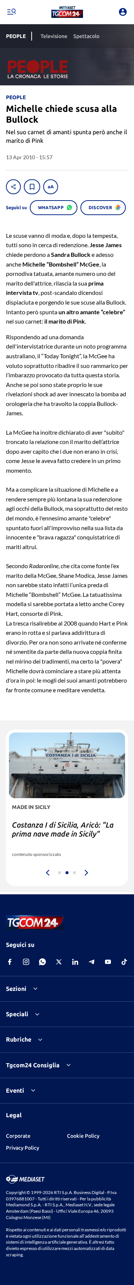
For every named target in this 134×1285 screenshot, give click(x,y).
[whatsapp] (42, 962)
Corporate (18, 1136)
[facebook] (9, 962)
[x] (59, 962)
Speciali (17, 1014)
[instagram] (26, 962)
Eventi (15, 1090)
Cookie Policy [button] (83, 1136)
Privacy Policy (22, 1148)
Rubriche (18, 1039)
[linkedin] (75, 962)
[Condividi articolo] (13, 186)
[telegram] (91, 962)
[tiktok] (124, 962)
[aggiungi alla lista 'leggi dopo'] (32, 186)
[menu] (11, 12)
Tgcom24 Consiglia (33, 1065)
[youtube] (108, 962)
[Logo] (67, 12)
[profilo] (123, 12)
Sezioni (16, 988)
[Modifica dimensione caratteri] (50, 186)
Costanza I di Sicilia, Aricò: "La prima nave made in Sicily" (63, 829)
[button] (67, 12)
